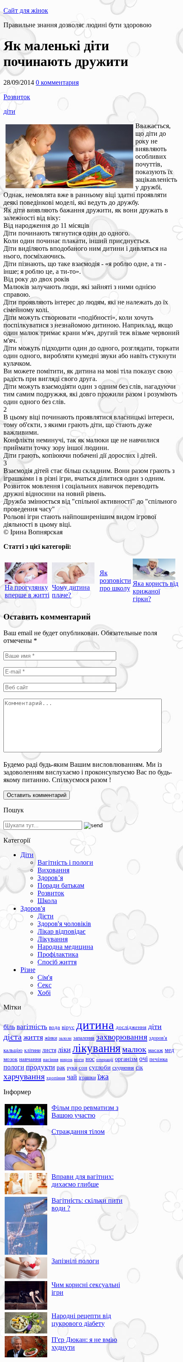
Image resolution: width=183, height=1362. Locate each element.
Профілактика (57, 954)
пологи (13, 1067)
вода (54, 1027)
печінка (158, 1059)
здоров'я (158, 1038)
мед (169, 1050)
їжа (103, 1076)
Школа (47, 900)
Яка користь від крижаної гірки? (155, 591)
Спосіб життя (57, 962)
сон (83, 1067)
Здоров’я (50, 877)
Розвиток (16, 96)
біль (9, 1026)
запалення (83, 1038)
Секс (44, 985)
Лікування (52, 939)
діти (9, 111)
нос (90, 1058)
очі (143, 1058)
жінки (51, 1038)
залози (65, 1038)
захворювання (121, 1036)
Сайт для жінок (25, 10)
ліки (64, 1050)
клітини (32, 1050)
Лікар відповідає (61, 931)
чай (72, 1077)
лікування (96, 1048)
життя (33, 1037)
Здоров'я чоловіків (64, 923)
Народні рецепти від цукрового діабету (81, 1319)
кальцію (13, 1050)
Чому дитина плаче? (71, 591)
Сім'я (44, 977)
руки (72, 1068)
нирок (66, 1059)
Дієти (45, 916)
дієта (12, 1036)
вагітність (32, 1026)
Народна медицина (65, 946)
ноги (79, 1059)
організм (126, 1059)
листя (49, 1050)
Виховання (53, 870)
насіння (50, 1059)
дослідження (131, 1027)
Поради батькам (60, 885)
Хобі (44, 992)
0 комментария (57, 82)
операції (104, 1059)
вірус (68, 1027)
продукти (40, 1067)
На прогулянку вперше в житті (27, 591)
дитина (95, 1025)
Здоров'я (32, 908)
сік (139, 1067)
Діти (27, 854)
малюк (134, 1049)
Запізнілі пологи (75, 1261)
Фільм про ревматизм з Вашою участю (84, 1111)
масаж (155, 1050)
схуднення (123, 1068)
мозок (10, 1059)
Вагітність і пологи (65, 862)
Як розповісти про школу (115, 580)
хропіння (55, 1077)
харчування (24, 1076)
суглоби (100, 1067)
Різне (27, 969)
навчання (30, 1059)
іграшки (87, 1078)
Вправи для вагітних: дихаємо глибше (82, 1180)
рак (61, 1067)
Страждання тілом (78, 1131)
